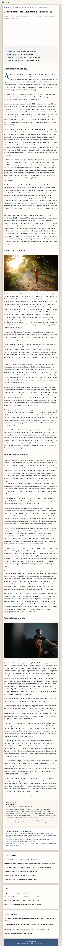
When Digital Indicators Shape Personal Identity (21, 54)
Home (5, 7)
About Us (18, 943)
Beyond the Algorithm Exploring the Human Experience (23, 60)
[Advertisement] (31, 33)
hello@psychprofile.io (31, 941)
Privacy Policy (30, 943)
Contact (12, 845)
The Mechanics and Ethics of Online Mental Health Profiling (24, 57)
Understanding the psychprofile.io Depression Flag (21, 51)
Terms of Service (38, 943)
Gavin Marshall (9, 16)
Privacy (16, 845)
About (7, 845)
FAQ (44, 943)
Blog (9, 7)
